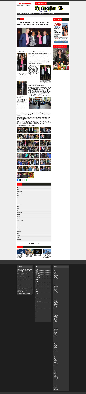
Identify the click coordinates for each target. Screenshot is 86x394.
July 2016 (55, 370)
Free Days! (18, 214)
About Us (52, 13)
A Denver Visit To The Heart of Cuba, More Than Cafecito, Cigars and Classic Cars (29, 255)
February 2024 (56, 292)
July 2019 (55, 331)
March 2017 (55, 361)
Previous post (31, 243)
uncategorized (19, 239)
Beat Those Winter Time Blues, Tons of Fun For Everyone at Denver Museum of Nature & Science (47, 256)
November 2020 (56, 315)
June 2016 (55, 371)
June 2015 (55, 384)
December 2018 (56, 338)
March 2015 (55, 387)
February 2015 (56, 388)
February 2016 (56, 375)
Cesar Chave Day (19, 191)
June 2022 (55, 306)
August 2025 (55, 279)
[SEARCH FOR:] (64, 15)
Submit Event (48, 13)
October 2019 (56, 328)
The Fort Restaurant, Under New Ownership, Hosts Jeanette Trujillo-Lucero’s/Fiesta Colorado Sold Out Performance (24, 284)
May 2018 (55, 346)
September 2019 (56, 329)
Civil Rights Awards (20, 195)
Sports (18, 233)
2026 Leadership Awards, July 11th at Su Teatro (23, 293)
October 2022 (56, 304)
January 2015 (56, 389)
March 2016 (55, 374)
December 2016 (56, 364)
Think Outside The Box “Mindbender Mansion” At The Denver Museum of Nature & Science (20, 256)
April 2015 (55, 386)
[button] (19, 130)
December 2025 (56, 275)
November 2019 (56, 327)
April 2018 (55, 347)
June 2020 (55, 319)
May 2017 (55, 359)
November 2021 (56, 308)
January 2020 (56, 324)
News (21, 13)
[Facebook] (68, 0)
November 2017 (56, 352)
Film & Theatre (19, 212)
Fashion (18, 208)
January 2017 (56, 363)
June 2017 (55, 358)
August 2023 (55, 295)
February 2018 (56, 349)
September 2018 (56, 342)
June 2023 (55, 298)
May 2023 (55, 299)
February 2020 (56, 323)
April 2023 (55, 300)
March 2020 (55, 322)
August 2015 (55, 381)
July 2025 (55, 280)
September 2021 (56, 309)
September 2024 (56, 286)
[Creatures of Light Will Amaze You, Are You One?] (38, 253)
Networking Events (32, 13)
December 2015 (56, 377)
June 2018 (55, 345)
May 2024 (55, 290)
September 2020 (56, 317)
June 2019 (55, 332)
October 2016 (56, 366)
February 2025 (56, 285)
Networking (19, 225)
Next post (37, 243)
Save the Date (19, 231)
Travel (18, 237)
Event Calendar (25, 13)
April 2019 (55, 334)
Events (18, 206)
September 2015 (56, 380)
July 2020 (55, 318)
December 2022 (56, 302)
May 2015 (55, 385)
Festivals (18, 210)
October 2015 (56, 379)
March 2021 (55, 314)
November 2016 (56, 365)
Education (18, 202)
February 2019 (56, 336)
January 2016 (56, 376)
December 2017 (56, 351)
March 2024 (55, 291)
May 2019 (55, 333)
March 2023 (55, 301)
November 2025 (56, 276)
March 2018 (55, 348)
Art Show (18, 187)
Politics (18, 229)
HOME (18, 13)
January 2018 (56, 350)
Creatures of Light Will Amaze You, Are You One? (37, 255)
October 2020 (56, 316)
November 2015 (56, 378)
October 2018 (56, 341)
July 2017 (55, 357)
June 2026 (55, 271)
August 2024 (55, 287)
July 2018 (55, 344)
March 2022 (55, 307)
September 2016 (56, 367)
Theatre (18, 235)
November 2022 (56, 303)
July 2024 (55, 288)
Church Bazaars (19, 193)
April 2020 (55, 321)
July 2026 (55, 270)
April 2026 (55, 273)
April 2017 (55, 360)
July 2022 (55, 305)
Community (18, 197)
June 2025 (55, 281)
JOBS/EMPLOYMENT (20, 220)
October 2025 (56, 277)
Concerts (18, 199)
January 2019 (56, 337)
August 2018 (55, 343)
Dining (43, 13)
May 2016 (55, 372)
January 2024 (56, 293)
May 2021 (55, 313)
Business (18, 189)
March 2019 (55, 335)
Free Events (18, 216)
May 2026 (55, 272)
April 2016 (55, 373)
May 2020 (55, 320)
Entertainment (39, 13)
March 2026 (55, 274)
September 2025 (56, 278)
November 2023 (56, 294)
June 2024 (55, 289)
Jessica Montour (19, 218)
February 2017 (56, 362)
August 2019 (55, 330)
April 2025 (55, 284)
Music (18, 222)
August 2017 (55, 356)
